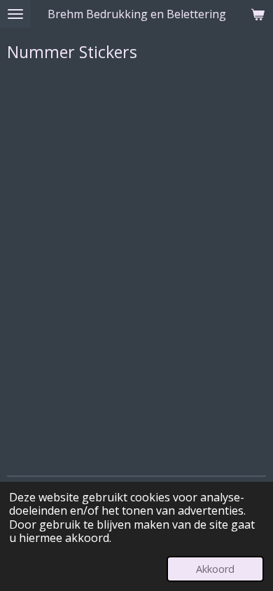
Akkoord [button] (215, 569)
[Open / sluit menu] (15, 14)
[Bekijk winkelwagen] (257, 14)
